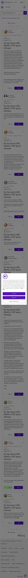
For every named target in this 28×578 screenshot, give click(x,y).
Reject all (14, 297)
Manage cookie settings (14, 301)
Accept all (14, 293)
